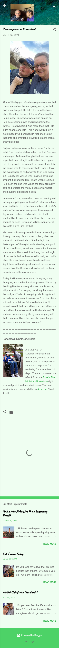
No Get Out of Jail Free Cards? (20, 592)
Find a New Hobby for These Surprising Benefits (25, 513)
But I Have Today (13, 554)
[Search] (54, 7)
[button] (54, 29)
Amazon (42, 389)
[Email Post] (11, 413)
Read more (49, 543)
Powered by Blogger (31, 635)
